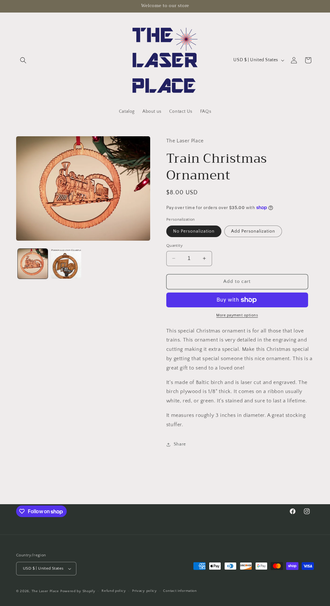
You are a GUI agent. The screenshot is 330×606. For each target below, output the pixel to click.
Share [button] (180, 444)
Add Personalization (253, 231)
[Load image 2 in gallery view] (66, 264)
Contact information (180, 591)
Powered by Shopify (77, 591)
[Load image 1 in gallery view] (33, 264)
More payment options (237, 315)
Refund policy (114, 591)
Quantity (174, 245)
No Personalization (194, 231)
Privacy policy (144, 591)
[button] (23, 60)
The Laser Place (45, 591)
